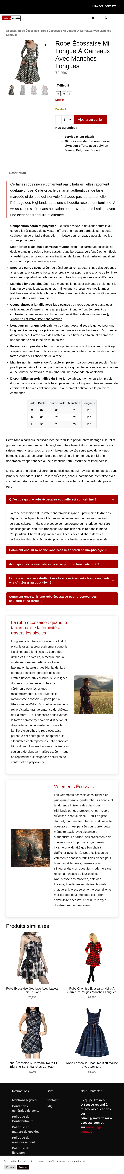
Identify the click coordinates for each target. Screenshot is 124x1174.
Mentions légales (24, 1100)
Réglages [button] (10, 1167)
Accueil (11, 30)
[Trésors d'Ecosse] (11, 18)
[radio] (58, 93)
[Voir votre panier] (92, 18)
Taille (61, 85)
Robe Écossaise (28, 30)
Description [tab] (17, 173)
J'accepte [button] (23, 1167)
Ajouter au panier (90, 120)
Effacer (59, 99)
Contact (52, 1100)
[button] (106, 18)
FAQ (49, 1106)
